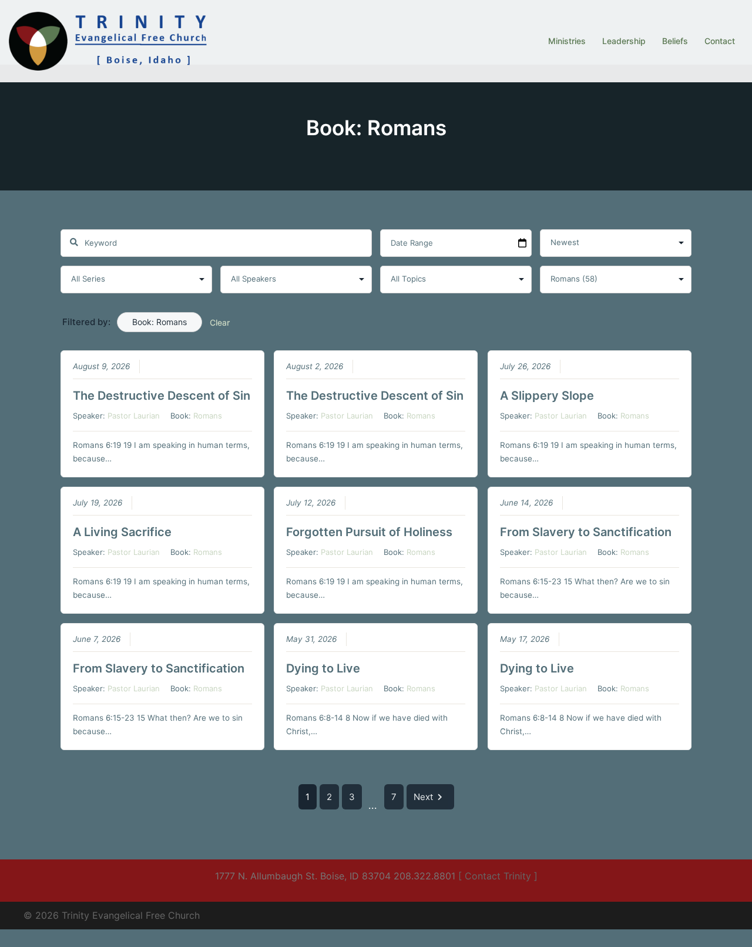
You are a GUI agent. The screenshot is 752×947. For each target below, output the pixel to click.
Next (423, 796)
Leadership (624, 41)
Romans (207, 415)
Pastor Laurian (134, 415)
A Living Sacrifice (122, 532)
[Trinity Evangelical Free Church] (110, 40)
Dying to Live (323, 668)
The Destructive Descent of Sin (161, 396)
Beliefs (675, 41)
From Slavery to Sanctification (586, 532)
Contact (719, 41)
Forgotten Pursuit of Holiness (369, 532)
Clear (220, 322)
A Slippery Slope (547, 396)
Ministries (567, 41)
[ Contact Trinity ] (498, 876)
